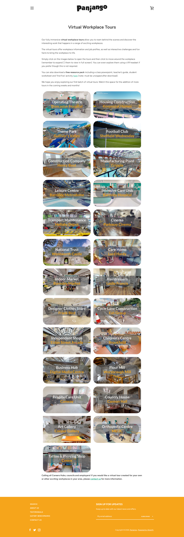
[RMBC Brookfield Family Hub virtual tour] (117, 340)
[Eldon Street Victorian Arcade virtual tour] (67, 340)
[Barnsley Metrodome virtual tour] (67, 193)
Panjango (133, 530)
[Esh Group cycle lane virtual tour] (117, 311)
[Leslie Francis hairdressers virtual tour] (117, 281)
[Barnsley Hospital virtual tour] (117, 193)
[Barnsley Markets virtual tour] (67, 281)
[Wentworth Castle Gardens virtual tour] (67, 252)
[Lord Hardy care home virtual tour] (117, 252)
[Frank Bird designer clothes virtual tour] (67, 311)
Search (33, 504)
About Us (34, 508)
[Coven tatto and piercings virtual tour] (67, 459)
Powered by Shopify (146, 530)
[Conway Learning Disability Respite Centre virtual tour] (67, 399)
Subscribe (145, 516)
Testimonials (36, 512)
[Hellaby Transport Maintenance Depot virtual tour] (67, 222)
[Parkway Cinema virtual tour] (117, 222)
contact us (95, 479)
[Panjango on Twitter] (34, 530)
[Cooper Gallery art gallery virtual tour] (67, 429)
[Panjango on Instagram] (39, 530)
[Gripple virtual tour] (117, 163)
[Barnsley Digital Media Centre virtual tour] (67, 370)
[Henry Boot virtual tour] (67, 163)
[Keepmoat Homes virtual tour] (117, 104)
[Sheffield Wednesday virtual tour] (117, 134)
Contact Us (36, 520)
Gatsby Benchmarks (40, 516)
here (75, 75)
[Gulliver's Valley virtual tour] (67, 134)
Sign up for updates (109, 504)
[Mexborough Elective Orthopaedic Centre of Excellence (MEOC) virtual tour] (117, 429)
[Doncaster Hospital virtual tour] (67, 104)
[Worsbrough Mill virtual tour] (117, 370)
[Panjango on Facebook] (30, 530)
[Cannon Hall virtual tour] (117, 399)
